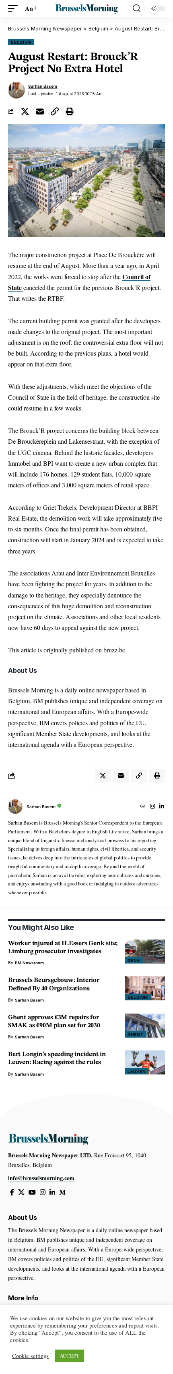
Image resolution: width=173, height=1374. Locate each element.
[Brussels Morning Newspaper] (86, 8)
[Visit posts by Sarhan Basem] (16, 90)
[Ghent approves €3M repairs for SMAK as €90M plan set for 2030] (145, 1026)
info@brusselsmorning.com (41, 1178)
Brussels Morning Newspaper (45, 28)
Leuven (137, 1071)
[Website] (142, 807)
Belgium (98, 28)
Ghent (136, 1034)
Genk (134, 960)
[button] (15, 8)
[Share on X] (25, 111)
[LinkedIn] (162, 807)
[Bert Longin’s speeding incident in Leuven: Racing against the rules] (145, 1062)
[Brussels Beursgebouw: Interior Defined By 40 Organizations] (145, 988)
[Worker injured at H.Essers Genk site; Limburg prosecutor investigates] (145, 951)
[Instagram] (152, 807)
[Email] (40, 111)
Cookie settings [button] (30, 1356)
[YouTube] (32, 1192)
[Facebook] (12, 1192)
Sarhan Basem (42, 86)
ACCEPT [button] (69, 1355)
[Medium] (62, 1192)
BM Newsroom (29, 962)
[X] (21, 1192)
